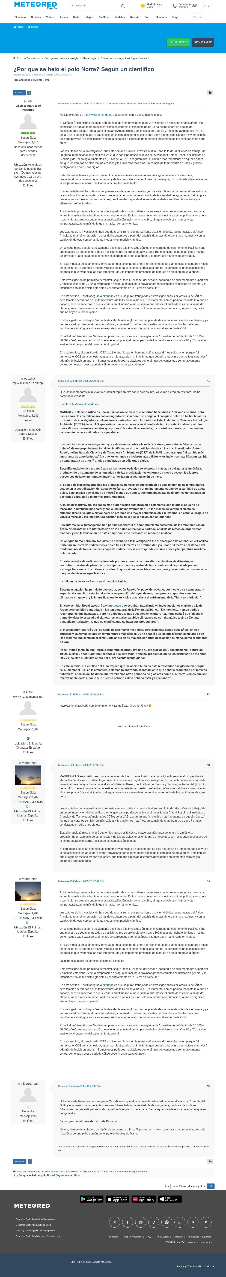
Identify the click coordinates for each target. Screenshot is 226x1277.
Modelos (120, 17)
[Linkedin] (180, 1222)
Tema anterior (21, 79)
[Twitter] (114, 1222)
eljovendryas (29, 1083)
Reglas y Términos (187, 1266)
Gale (29, 692)
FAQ (149, 1236)
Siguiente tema (40, 79)
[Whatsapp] (167, 1222)
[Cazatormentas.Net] (28, 739)
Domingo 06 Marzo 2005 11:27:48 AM (79, 1086)
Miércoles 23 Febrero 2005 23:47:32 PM (81, 881)
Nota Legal (162, 1236)
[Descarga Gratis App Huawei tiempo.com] (144, 1199)
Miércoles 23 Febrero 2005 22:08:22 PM (81, 694)
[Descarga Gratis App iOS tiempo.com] (117, 1199)
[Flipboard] (206, 1222)
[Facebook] (128, 1222)
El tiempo (20, 17)
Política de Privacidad (200, 1236)
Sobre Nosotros (133, 1236)
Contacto (113, 1236)
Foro (147, 17)
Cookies (178, 1236)
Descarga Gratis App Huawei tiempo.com (35, 1230)
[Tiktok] (154, 1222)
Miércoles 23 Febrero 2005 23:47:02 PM (81, 765)
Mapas (90, 17)
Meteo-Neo (29, 763)
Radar (76, 17)
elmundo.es (110, 296)
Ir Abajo (19, 93)
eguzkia (29, 378)
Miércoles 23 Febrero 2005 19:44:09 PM (81, 103)
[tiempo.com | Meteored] (32, 1205)
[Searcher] (123, 5)
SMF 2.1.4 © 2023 (81, 1262)
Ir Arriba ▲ (209, 1266)
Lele (29, 101)
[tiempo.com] (35, 6)
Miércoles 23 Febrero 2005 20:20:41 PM (81, 380)
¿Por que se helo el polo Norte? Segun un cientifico (83, 69)
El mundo (161, 17)
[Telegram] (192, 1222)
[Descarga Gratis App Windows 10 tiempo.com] (170, 1199)
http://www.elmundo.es (98, 114)
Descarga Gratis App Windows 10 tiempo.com (38, 1236)
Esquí (175, 17)
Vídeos (50, 17)
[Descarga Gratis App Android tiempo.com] (91, 1199)
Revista (134, 17)
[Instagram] (140, 1222)
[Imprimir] (210, 92)
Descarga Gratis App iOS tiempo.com (33, 1225)
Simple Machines (102, 1262)
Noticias (36, 17)
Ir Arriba (19, 1161)
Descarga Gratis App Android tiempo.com (35, 1219)
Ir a (167, 1186)
